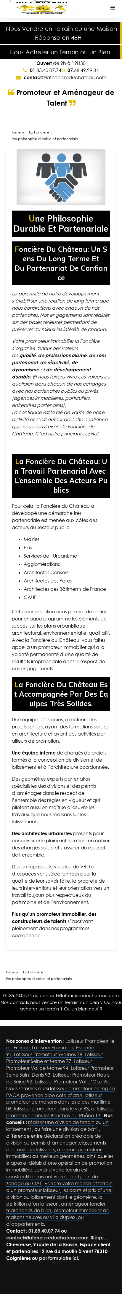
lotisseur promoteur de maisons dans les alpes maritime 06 (58, 1102)
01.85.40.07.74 (17, 995)
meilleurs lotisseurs (35, 1150)
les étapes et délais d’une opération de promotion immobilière (59, 1163)
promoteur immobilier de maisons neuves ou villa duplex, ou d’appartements (57, 1217)
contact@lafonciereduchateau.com (79, 995)
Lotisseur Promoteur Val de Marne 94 (49, 1064)
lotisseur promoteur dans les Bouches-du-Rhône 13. (60, 1112)
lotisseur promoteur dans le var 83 (51, 1109)
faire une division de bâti (69, 1129)
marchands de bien (28, 1210)
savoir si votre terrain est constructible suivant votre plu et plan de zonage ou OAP (52, 1176)
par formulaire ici (58, 1258)
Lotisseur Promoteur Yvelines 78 (48, 1054)
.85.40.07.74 (45, 70)
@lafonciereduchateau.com (65, 77)
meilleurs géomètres (61, 1156)
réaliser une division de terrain (61, 1122)
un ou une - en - (61, 33)
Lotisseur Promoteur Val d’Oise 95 (72, 1082)
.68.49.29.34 (83, 70)
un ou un (59, 51)
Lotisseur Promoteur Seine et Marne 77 (54, 1057)
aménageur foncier (83, 1204)
